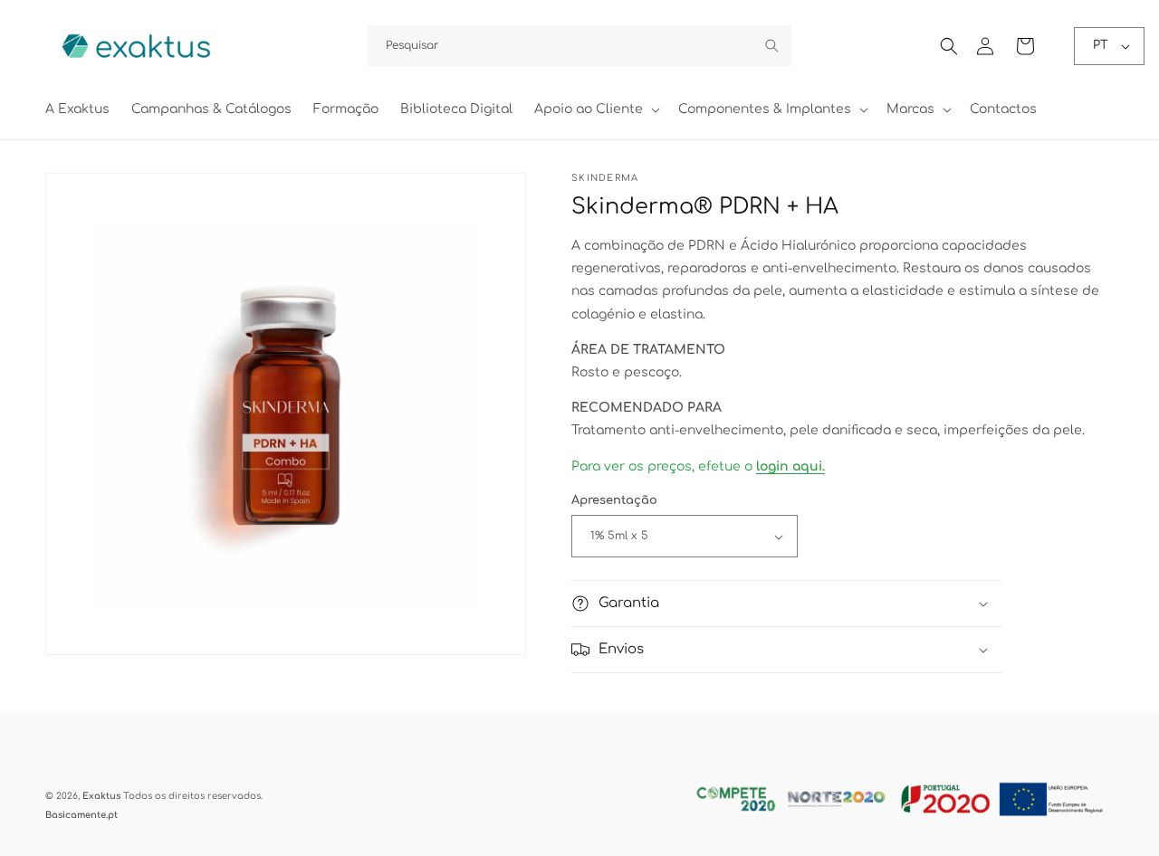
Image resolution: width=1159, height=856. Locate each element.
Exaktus (101, 796)
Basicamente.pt (81, 815)
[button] (595, 109)
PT (1100, 45)
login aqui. (790, 467)
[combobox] (579, 45)
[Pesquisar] (771, 45)
